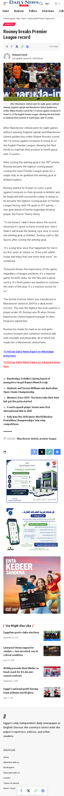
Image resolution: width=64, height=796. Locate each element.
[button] (6, 3)
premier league (48, 438)
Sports (9, 24)
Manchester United (27, 438)
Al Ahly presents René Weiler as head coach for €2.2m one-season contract (21, 672)
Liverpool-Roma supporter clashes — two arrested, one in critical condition (20, 651)
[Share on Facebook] (11, 46)
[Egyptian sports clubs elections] (52, 636)
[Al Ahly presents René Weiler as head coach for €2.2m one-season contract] (52, 671)
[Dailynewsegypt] (24, 3)
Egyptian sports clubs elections (21, 632)
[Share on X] (17, 46)
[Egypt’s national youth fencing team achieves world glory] (52, 692)
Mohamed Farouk (19, 54)
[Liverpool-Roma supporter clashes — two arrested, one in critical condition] (52, 651)
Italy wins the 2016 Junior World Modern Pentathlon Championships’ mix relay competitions (27, 420)
